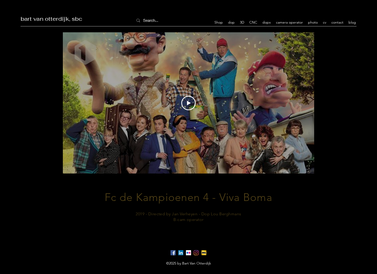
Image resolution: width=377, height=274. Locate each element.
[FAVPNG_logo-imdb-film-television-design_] (203, 252)
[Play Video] (188, 103)
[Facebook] (173, 252)
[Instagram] (196, 252)
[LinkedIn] (180, 252)
